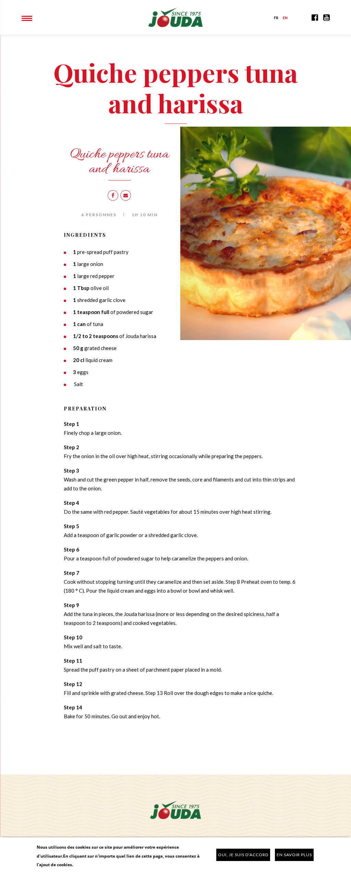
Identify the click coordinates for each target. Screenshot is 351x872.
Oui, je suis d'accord (243, 854)
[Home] (175, 16)
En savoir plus (294, 854)
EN (285, 17)
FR (276, 17)
